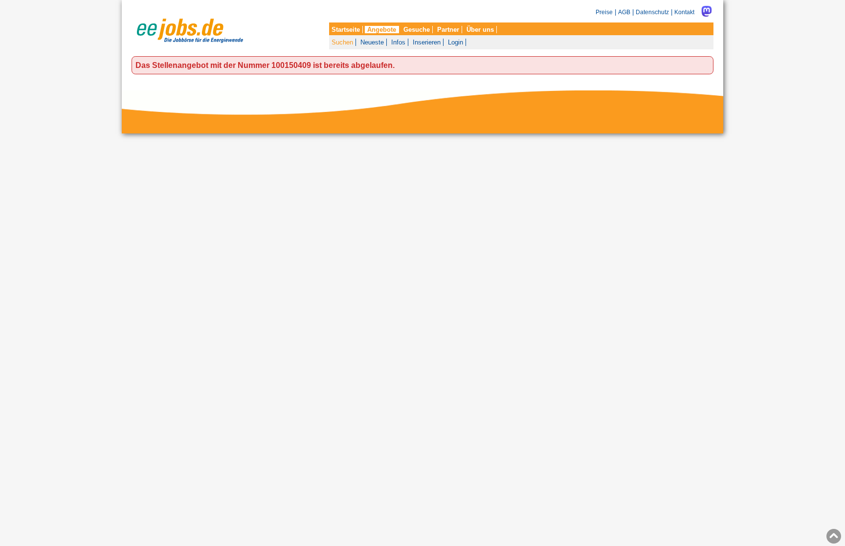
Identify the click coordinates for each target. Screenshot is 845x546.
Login (455, 42)
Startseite (346, 29)
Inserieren (427, 42)
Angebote (381, 29)
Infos (398, 42)
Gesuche (416, 29)
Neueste (372, 42)
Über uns (480, 29)
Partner (448, 29)
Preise (604, 12)
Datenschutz (652, 12)
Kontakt (684, 12)
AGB (624, 12)
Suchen (342, 42)
